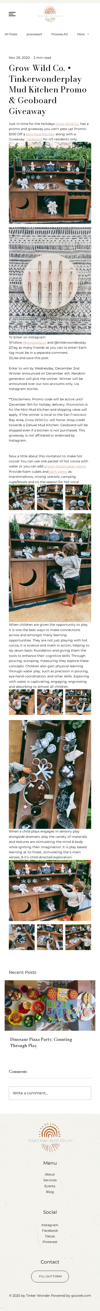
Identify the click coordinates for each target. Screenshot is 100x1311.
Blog (50, 1192)
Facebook (50, 1230)
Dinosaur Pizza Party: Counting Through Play (41, 1042)
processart (34, 34)
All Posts (11, 34)
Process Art (59, 34)
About (50, 1174)
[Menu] (12, 14)
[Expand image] (22, 497)
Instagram (49, 1225)
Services (50, 1180)
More (81, 34)
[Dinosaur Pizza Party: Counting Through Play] (50, 1005)
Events (49, 1186)
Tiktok (50, 1236)
